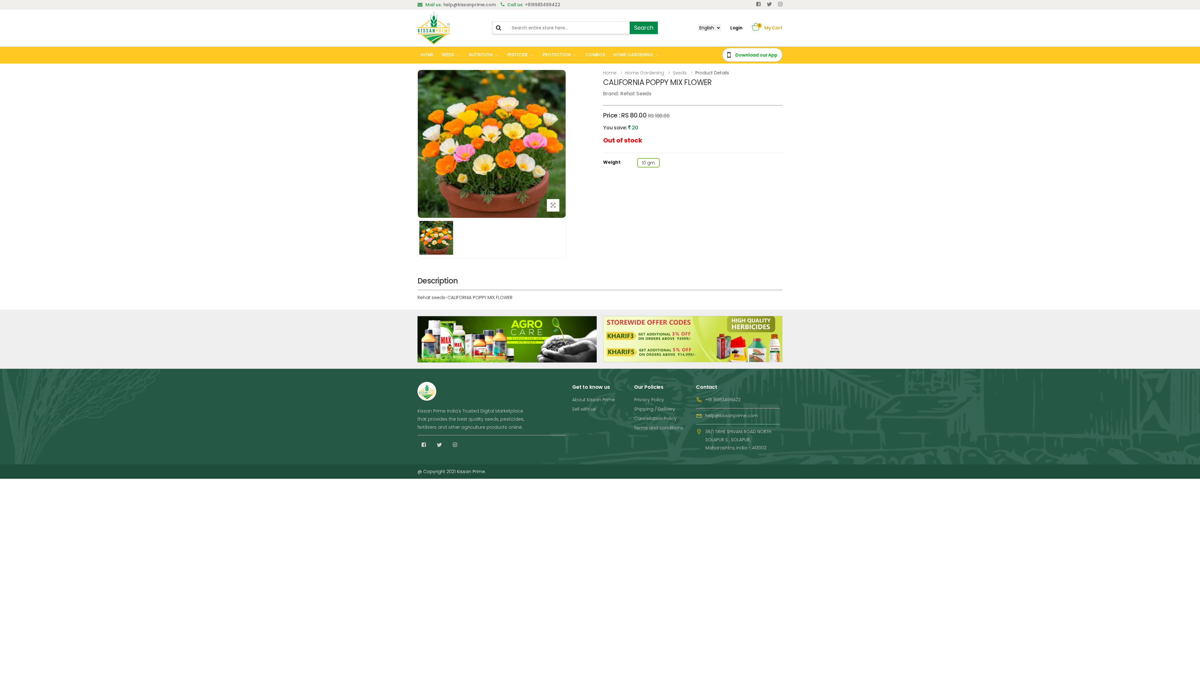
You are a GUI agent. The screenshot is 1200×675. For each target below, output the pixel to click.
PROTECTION (556, 55)
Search (643, 28)
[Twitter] (769, 4)
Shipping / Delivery (654, 409)
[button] (756, 28)
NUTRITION (480, 55)
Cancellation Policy (655, 418)
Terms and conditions (658, 428)
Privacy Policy (649, 400)
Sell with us (584, 409)
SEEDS (448, 55)
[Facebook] (758, 4)
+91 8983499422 (723, 400)
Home (610, 73)
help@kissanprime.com (731, 415)
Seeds (680, 73)
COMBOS (595, 55)
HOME (427, 55)
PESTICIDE (517, 55)
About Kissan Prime (593, 400)
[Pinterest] (780, 4)
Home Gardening (644, 73)
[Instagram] (455, 444)
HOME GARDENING (633, 55)
